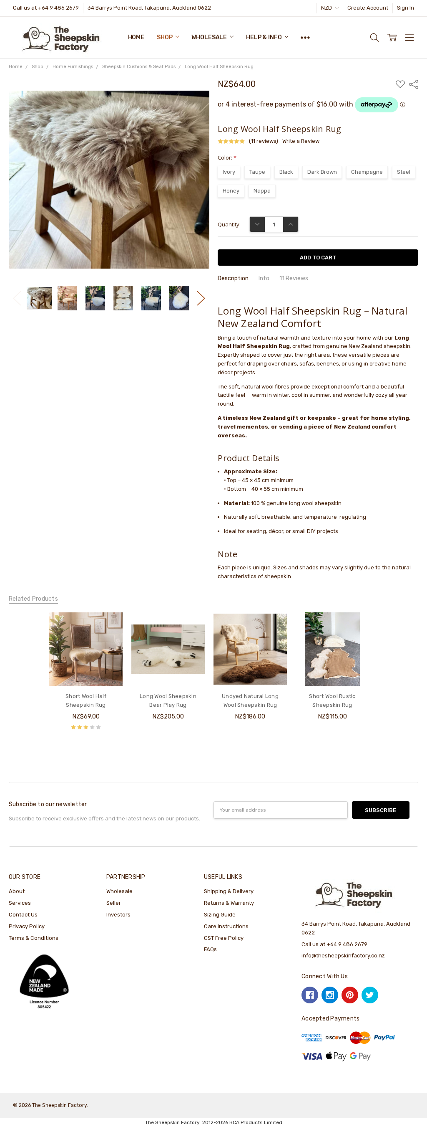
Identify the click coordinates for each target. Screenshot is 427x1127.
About (17, 891)
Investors (118, 914)
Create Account (367, 8)
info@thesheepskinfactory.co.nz (343, 955)
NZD (327, 8)
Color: (227, 157)
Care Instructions (226, 926)
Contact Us (23, 914)
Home (136, 37)
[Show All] (305, 37)
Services (20, 903)
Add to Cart (168, 670)
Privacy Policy (27, 926)
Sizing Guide (220, 914)
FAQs (210, 949)
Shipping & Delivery (229, 891)
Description (233, 278)
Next (201, 298)
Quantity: (229, 224)
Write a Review (300, 141)
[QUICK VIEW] (108, 626)
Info (264, 278)
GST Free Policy (224, 938)
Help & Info (264, 37)
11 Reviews (293, 278)
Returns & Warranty (229, 903)
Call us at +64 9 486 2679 (46, 8)
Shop (165, 37)
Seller (113, 903)
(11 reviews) (263, 141)
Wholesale (209, 37)
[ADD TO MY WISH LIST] (108, 639)
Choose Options (86, 670)
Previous (17, 298)
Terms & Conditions (33, 938)
